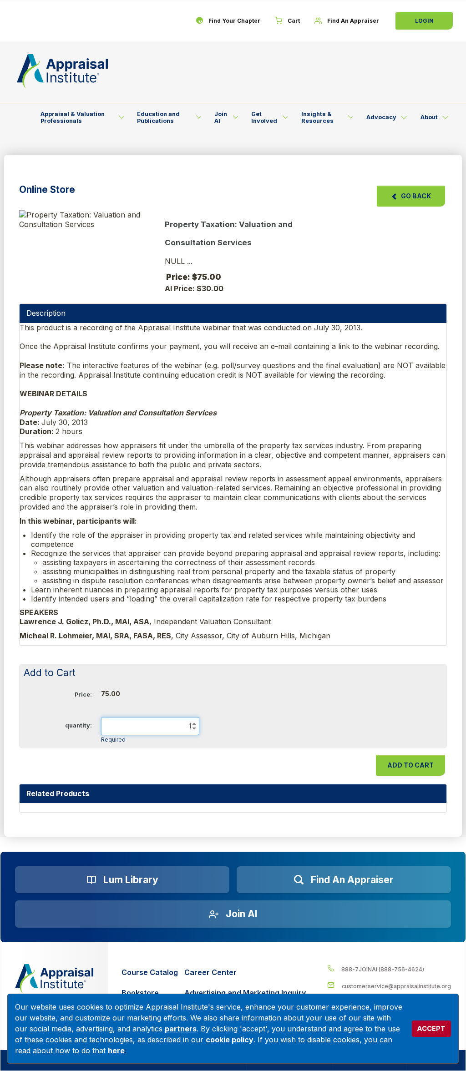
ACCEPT (431, 1028)
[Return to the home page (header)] (62, 71)
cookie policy (229, 1039)
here (116, 1050)
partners (181, 1028)
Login (424, 20)
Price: (83, 694)
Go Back (416, 196)
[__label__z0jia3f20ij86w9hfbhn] (54, 978)
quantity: (78, 725)
